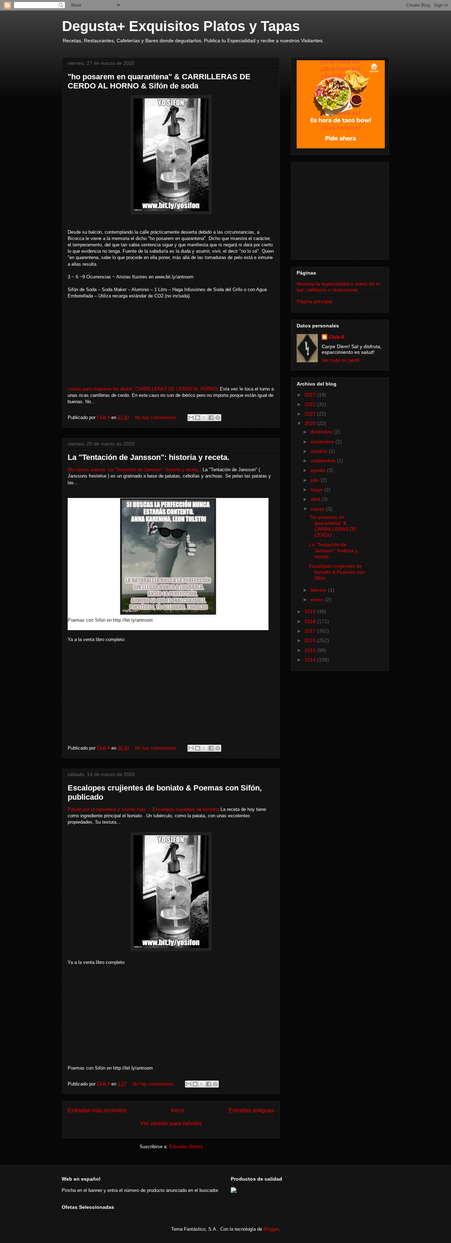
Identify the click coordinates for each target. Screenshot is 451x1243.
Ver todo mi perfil (340, 360)
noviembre (322, 441)
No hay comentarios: (157, 417)
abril (315, 499)
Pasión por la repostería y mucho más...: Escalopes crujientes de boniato (143, 809)
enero (317, 599)
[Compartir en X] (204, 417)
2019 (310, 611)
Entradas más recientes (97, 1110)
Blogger (271, 1229)
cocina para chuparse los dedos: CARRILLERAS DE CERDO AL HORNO (142, 389)
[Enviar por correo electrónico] (190, 417)
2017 (310, 631)
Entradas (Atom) (186, 1146)
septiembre (323, 460)
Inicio (177, 1110)
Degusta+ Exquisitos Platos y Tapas (181, 26)
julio (315, 480)
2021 (310, 414)
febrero (319, 590)
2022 (310, 404)
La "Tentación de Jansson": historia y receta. (148, 457)
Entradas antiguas (251, 1110)
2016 (310, 640)
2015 (310, 650)
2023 (310, 395)
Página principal (314, 301)
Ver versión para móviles (171, 1123)
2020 (310, 423)
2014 (310, 660)
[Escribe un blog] (197, 417)
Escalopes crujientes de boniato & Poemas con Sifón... (337, 572)
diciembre (322, 432)
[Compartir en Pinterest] (217, 417)
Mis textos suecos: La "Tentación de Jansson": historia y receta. (134, 469)
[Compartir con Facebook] (211, 417)
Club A (337, 337)
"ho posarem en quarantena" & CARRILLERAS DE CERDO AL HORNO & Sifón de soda (159, 81)
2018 (310, 621)
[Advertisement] (341, 209)
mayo (317, 489)
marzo (318, 509)
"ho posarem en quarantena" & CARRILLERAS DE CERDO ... (332, 525)
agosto (318, 470)
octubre (319, 451)
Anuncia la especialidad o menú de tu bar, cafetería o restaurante (338, 287)
